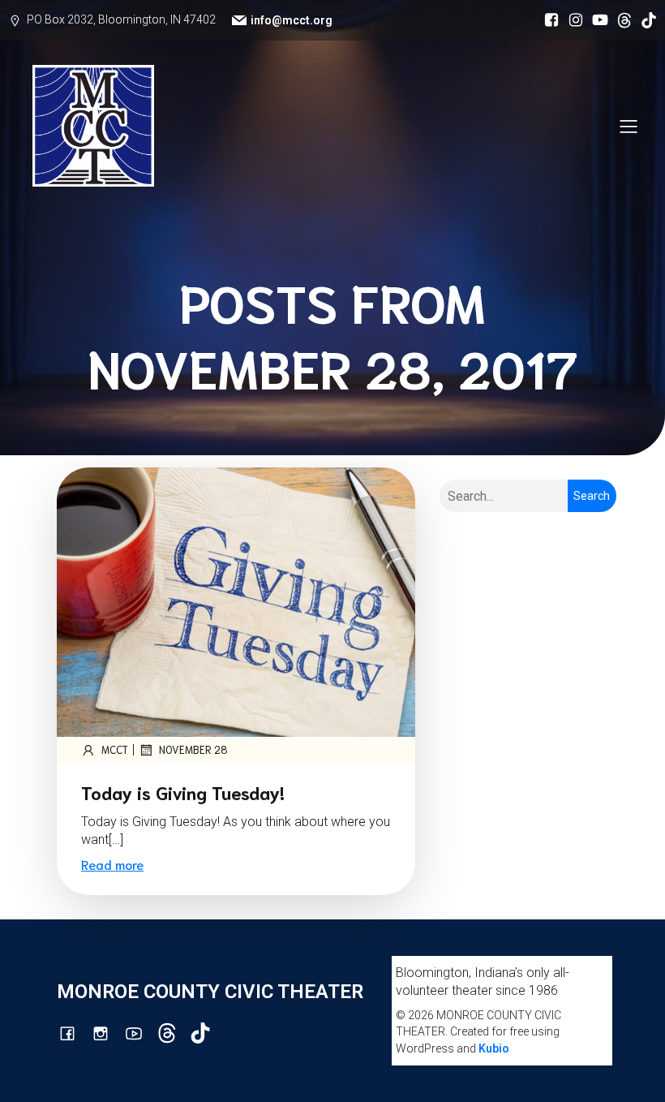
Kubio (493, 1048)
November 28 (193, 749)
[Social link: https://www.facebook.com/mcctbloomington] (547, 20)
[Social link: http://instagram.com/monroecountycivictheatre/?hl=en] (572, 20)
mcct (114, 749)
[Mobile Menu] (628, 126)
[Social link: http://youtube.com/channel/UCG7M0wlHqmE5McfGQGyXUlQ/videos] (596, 20)
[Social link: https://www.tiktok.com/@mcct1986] (645, 20)
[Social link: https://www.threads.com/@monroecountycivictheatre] (620, 20)
